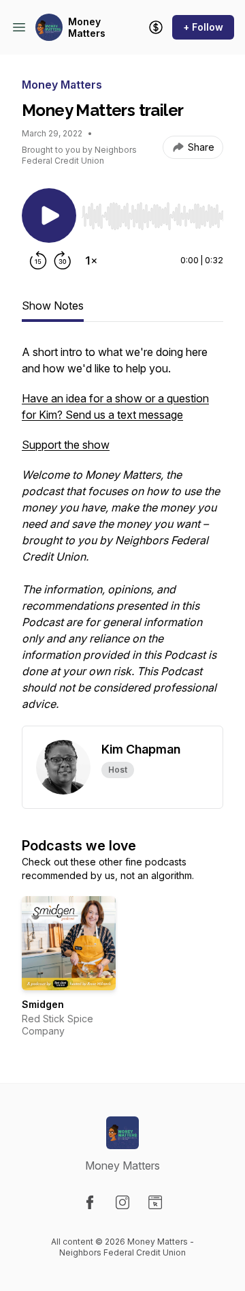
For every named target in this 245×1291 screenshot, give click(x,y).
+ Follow (203, 27)
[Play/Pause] (49, 215)
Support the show (66, 444)
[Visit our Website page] (155, 1202)
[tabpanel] (122, 535)
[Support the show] (156, 27)
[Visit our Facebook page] (90, 1202)
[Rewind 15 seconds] (38, 260)
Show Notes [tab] (53, 305)
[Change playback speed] (91, 260)
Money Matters (86, 28)
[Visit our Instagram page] (122, 1202)
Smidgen (43, 1004)
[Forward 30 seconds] (62, 260)
